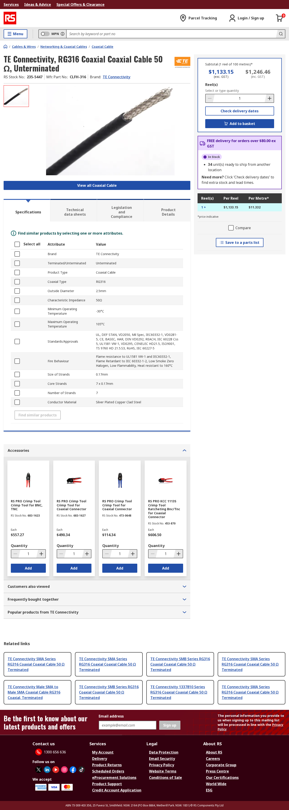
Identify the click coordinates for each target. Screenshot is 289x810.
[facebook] (73, 769)
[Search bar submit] (280, 34)
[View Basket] (279, 18)
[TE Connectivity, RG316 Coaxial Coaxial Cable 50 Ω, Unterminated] (110, 130)
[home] (5, 46)
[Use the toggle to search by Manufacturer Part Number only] (62, 34)
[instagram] (64, 769)
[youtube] (55, 769)
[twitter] (38, 769)
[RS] (10, 18)
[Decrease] (210, 98)
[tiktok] (81, 769)
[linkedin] (47, 769)
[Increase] (269, 98)
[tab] (27, 210)
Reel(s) (211, 84)
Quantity (19, 545)
